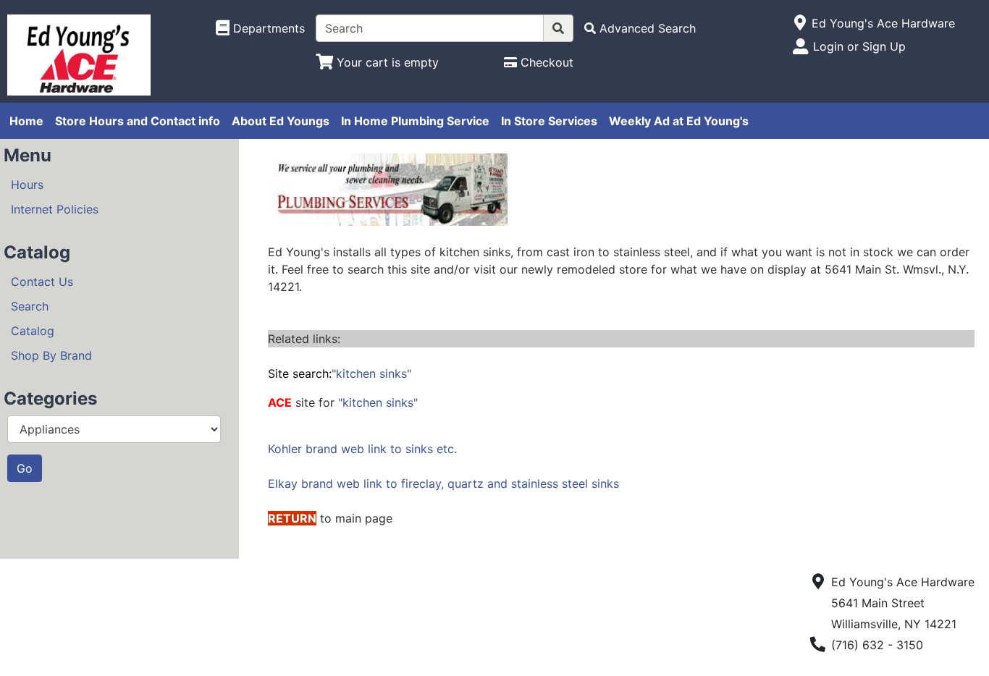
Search (30, 306)
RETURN (292, 518)
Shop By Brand (51, 355)
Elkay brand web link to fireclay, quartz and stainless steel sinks (443, 483)
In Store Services (549, 121)
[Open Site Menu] (799, 23)
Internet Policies (54, 209)
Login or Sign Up (859, 46)
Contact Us (42, 281)
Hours (27, 184)
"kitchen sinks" (339, 373)
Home (26, 121)
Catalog (32, 331)
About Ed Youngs (280, 121)
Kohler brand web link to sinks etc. (362, 448)
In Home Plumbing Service (415, 121)
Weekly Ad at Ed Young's (679, 121)
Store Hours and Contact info (137, 121)
